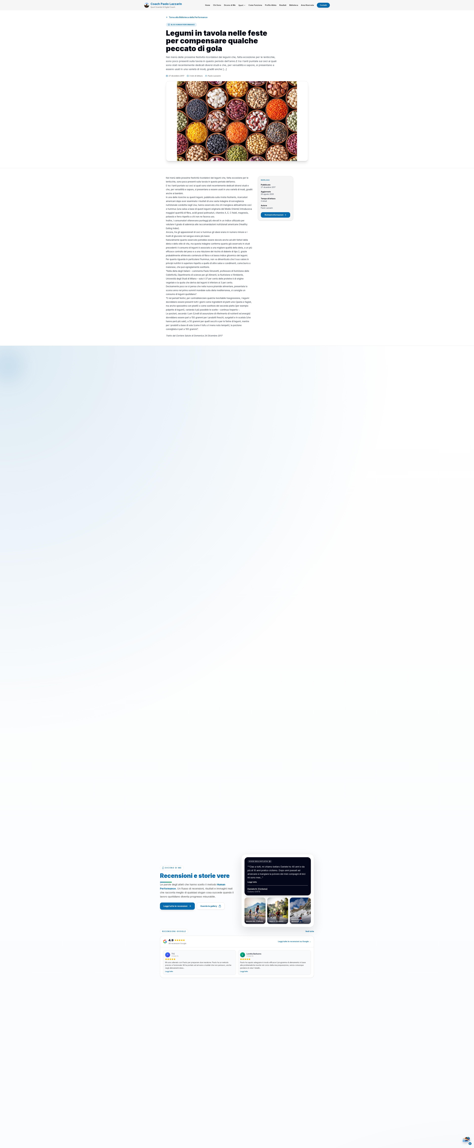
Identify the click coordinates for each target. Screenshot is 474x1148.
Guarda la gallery (208, 906)
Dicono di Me (230, 5)
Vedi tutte (309, 931)
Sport (240, 5)
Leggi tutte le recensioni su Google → (294, 941)
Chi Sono (217, 5)
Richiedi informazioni (274, 215)
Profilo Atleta (270, 5)
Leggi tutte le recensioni (175, 906)
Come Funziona (255, 5)
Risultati (282, 5)
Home (207, 5)
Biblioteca (293, 5)
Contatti (323, 5)
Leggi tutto (252, 881)
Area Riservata (307, 5)
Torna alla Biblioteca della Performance (188, 17)
